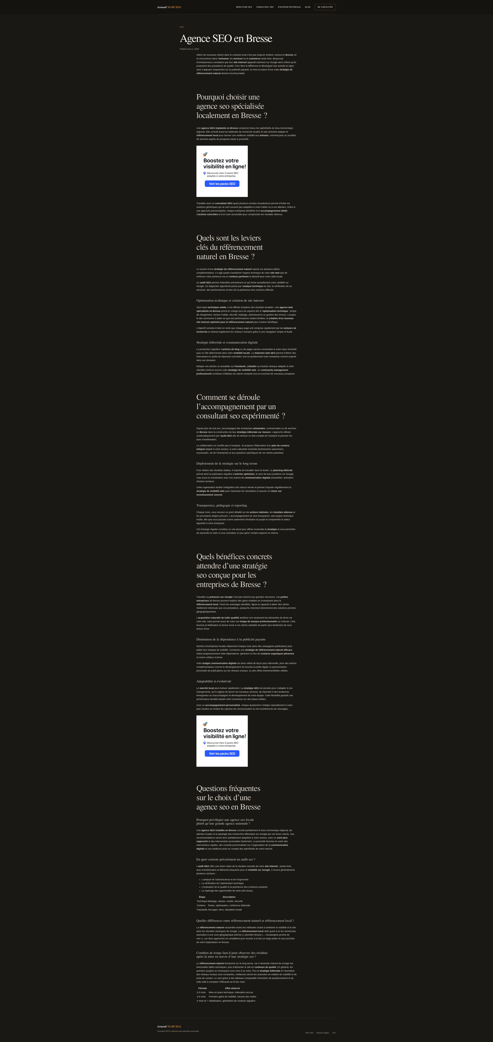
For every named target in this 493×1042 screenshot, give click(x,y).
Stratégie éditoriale (289, 7)
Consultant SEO (265, 7)
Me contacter (325, 7)
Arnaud (169, 7)
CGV (334, 1033)
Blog (307, 7)
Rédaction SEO (244, 7)
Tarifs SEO (309, 1033)
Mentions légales (323, 1033)
